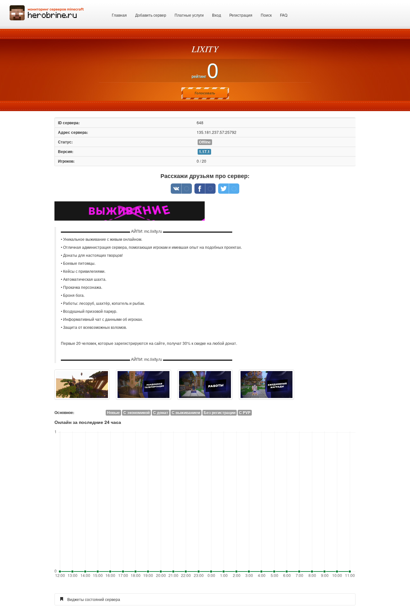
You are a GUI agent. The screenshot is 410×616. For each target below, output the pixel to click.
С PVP (244, 412)
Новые (113, 412)
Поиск (266, 15)
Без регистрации (219, 412)
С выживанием (186, 412)
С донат (160, 412)
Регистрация (240, 15)
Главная (119, 15)
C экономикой (136, 412)
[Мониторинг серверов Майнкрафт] (47, 12)
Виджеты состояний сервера (93, 599)
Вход (216, 15)
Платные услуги (189, 15)
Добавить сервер (150, 15)
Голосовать (205, 93)
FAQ (283, 15)
